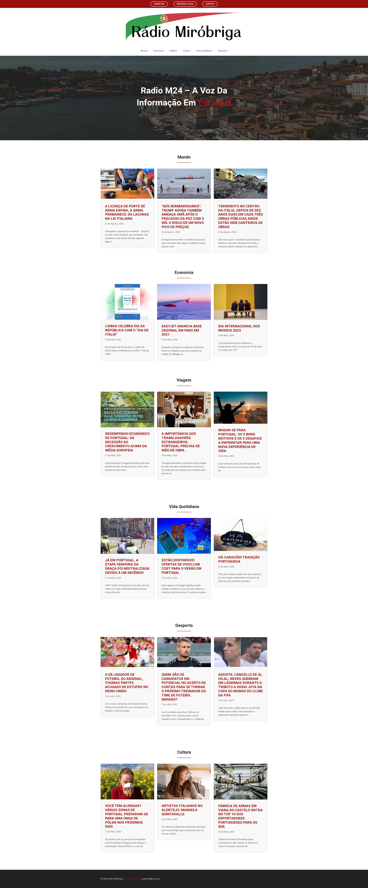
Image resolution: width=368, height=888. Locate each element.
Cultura (186, 50)
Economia (159, 50)
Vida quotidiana (204, 50)
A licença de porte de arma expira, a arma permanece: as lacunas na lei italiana (127, 212)
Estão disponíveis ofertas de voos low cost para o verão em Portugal (182, 566)
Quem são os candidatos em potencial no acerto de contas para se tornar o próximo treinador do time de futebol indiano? (184, 687)
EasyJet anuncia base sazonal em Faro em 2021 (182, 330)
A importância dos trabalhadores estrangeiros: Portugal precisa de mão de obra (181, 442)
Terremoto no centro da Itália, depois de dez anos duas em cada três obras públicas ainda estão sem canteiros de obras (240, 216)
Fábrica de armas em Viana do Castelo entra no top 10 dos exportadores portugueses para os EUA (240, 816)
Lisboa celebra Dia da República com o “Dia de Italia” (126, 330)
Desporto (222, 50)
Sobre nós (159, 4)
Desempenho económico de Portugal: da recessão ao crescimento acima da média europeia (127, 442)
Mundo (144, 50)
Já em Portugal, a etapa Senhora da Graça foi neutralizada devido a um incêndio (127, 566)
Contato (210, 4)
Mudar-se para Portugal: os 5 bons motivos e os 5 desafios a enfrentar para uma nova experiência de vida (240, 440)
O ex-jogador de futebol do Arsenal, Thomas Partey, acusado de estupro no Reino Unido (126, 683)
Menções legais (185, 4)
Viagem (173, 50)
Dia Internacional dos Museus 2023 (239, 328)
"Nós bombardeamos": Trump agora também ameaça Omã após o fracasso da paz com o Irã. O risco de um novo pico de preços (183, 216)
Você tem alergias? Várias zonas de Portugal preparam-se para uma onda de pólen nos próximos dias (126, 816)
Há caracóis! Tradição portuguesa (239, 559)
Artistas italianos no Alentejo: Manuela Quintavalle (182, 810)
